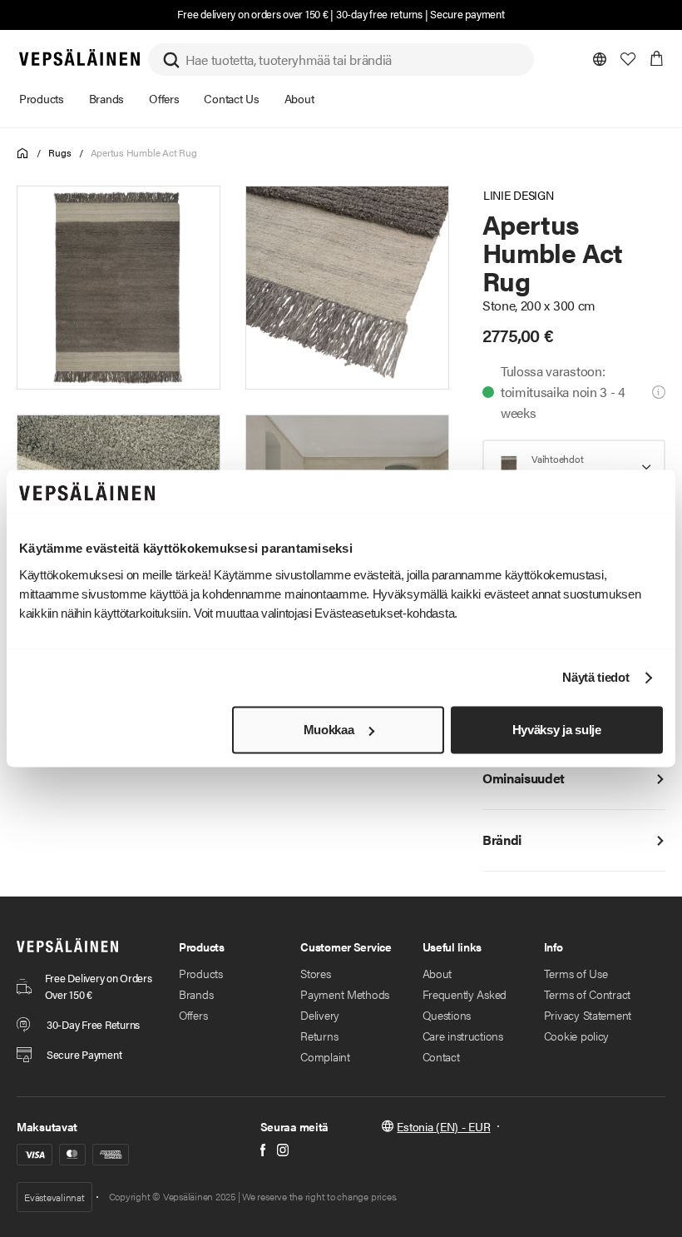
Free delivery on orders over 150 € (252, 14)
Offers (193, 1014)
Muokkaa (329, 730)
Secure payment (467, 14)
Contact (441, 1056)
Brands (196, 994)
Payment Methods (344, 994)
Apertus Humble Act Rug (144, 152)
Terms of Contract (587, 994)
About (437, 973)
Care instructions (463, 1035)
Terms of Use (576, 973)
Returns (319, 1035)
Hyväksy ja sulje (556, 730)
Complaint (324, 1056)
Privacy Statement (587, 1014)
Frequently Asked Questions (465, 1004)
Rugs (59, 152)
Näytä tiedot (595, 678)
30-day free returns (379, 14)
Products (201, 973)
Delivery (319, 1014)
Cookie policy (576, 1035)
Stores (315, 973)
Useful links (452, 946)
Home (23, 153)
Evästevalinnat (54, 1197)
